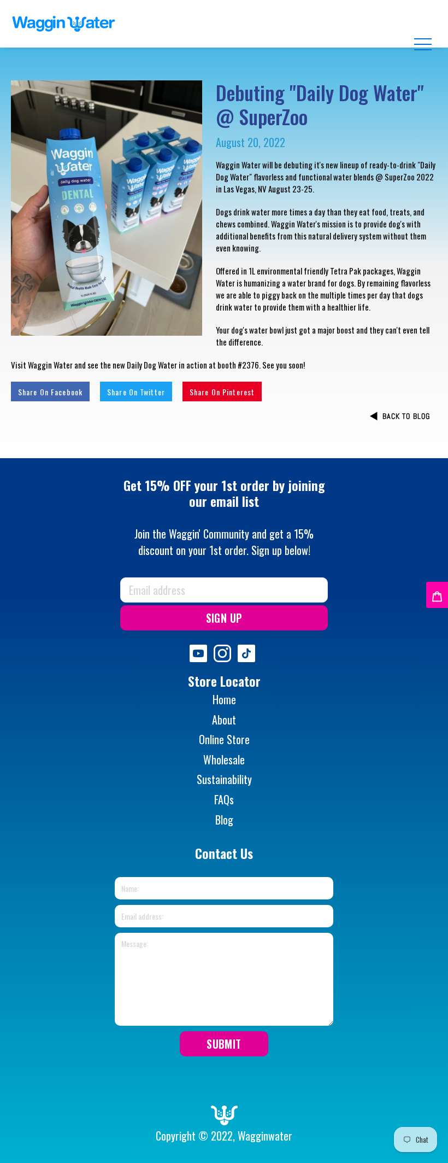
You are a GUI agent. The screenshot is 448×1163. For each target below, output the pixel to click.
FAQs (224, 799)
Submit (224, 1044)
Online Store (224, 739)
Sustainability (224, 779)
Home (224, 699)
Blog (224, 819)
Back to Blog (406, 416)
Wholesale (224, 759)
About (224, 719)
